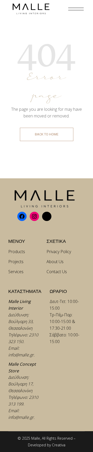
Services (16, 271)
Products (16, 251)
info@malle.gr (21, 355)
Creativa (58, 444)
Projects (16, 261)
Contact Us (57, 271)
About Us (55, 261)
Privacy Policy (59, 251)
